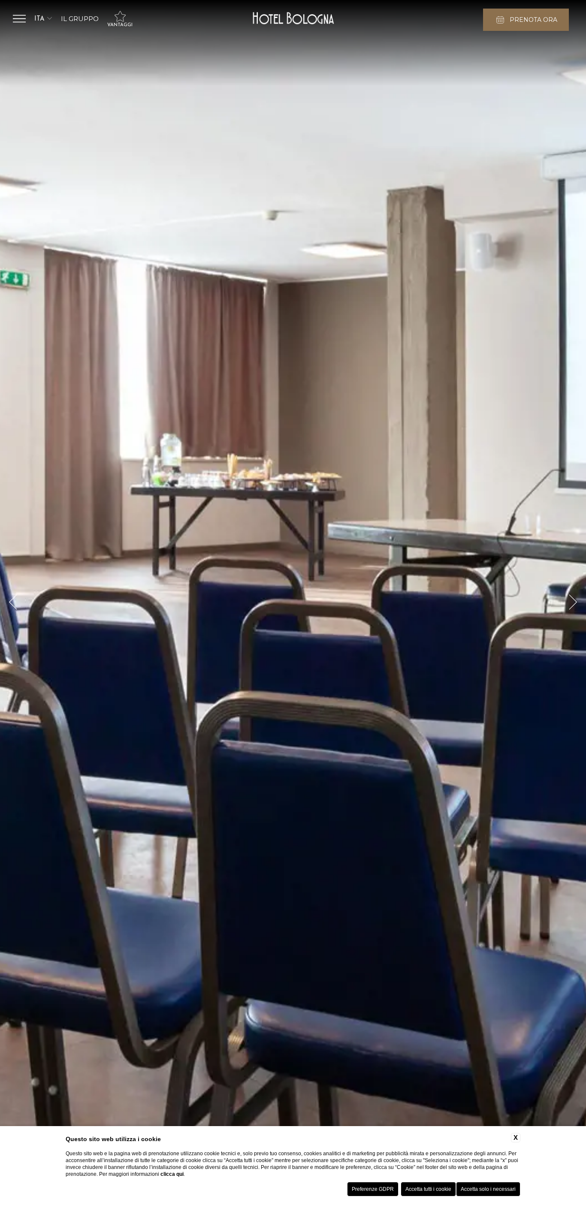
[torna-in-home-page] (292, 18)
